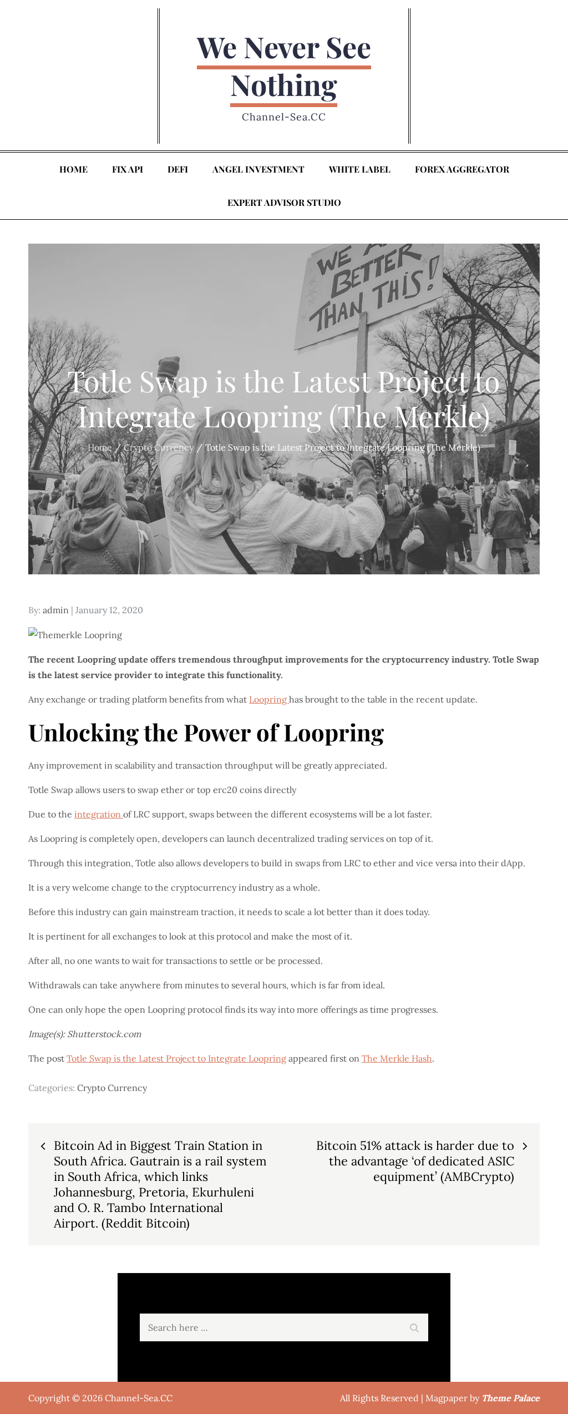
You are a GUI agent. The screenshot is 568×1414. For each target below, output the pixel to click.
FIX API (127, 169)
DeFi (178, 169)
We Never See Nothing (284, 65)
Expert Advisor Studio (284, 202)
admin (56, 609)
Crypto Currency (112, 1087)
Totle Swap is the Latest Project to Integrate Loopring (176, 1058)
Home (73, 169)
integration (98, 814)
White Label (359, 169)
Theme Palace (510, 1397)
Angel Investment (258, 169)
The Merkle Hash (397, 1058)
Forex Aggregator (462, 169)
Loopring (269, 699)
